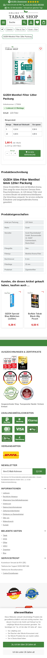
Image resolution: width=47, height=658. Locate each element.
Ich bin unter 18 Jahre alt (23, 652)
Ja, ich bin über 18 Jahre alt (23, 644)
